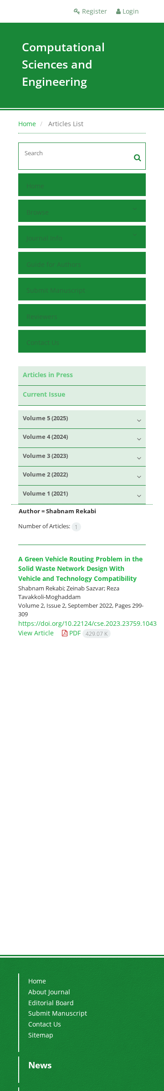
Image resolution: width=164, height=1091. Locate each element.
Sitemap (40, 1035)
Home (27, 123)
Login (130, 11)
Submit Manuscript (55, 290)
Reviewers (41, 316)
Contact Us (42, 342)
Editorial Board (51, 1002)
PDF (87, 633)
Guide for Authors (53, 264)
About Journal (49, 992)
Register (93, 11)
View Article (36, 633)
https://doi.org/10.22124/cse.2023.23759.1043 (87, 623)
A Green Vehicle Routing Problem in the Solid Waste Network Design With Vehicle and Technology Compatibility (80, 569)
